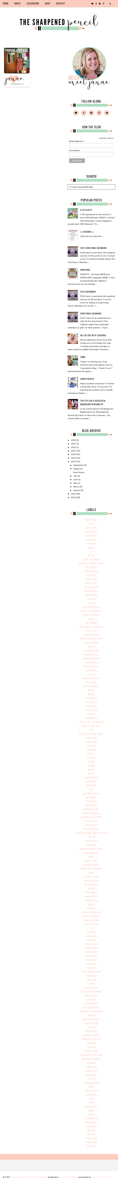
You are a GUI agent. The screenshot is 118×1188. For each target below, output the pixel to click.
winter (91, 1134)
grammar (91, 797)
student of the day (91, 1055)
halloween (91, 805)
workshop (91, 1142)
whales (91, 1130)
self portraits (91, 1007)
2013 (74, 458)
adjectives (91, 531)
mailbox (91, 844)
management (91, 853)
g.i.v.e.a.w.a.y (86, 209)
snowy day (91, 1031)
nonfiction (91, 900)
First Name (74, 150)
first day (91, 745)
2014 (74, 454)
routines (91, 979)
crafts (91, 674)
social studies (91, 1035)
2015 (74, 451)
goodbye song (91, 793)
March (76, 487)
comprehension (91, 658)
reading (91, 963)
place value (91, 944)
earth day (91, 710)
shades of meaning (91, 1011)
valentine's (91, 1106)
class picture (91, 634)
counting (91, 670)
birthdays (91, 567)
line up (91, 837)
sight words (91, 1023)
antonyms (91, 543)
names (91, 888)
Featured (91, 737)
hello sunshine (91, 813)
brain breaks (91, 587)
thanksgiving (91, 1082)
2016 (74, 447)
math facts (91, 860)
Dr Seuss (91, 702)
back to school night (91, 563)
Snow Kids (85, 269)
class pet (91, 630)
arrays (91, 555)
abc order (91, 527)
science (91, 999)
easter (91, 714)
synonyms (91, 1074)
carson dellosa (91, 607)
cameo (91, 603)
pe (91, 928)
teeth (91, 1078)
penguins (91, 936)
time (91, 1086)
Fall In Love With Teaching (93, 335)
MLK (91, 872)
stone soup (91, 1051)
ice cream (91, 821)
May (75, 483)
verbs (91, 1114)
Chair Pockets (87, 378)
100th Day (91, 519)
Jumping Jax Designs (101, 1177)
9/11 (91, 523)
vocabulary (91, 1118)
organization (91, 920)
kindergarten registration (91, 833)
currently (91, 682)
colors (91, 646)
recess (91, 967)
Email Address (77, 141)
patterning (91, 924)
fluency (91, 749)
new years (91, 892)
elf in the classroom (91, 722)
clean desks (91, 642)
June (75, 479)
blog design (91, 571)
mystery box (91, 880)
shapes (91, 1015)
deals (91, 690)
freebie (91, 757)
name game (91, 884)
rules (91, 983)
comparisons (91, 654)
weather (91, 1126)
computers (91, 662)
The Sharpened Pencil (20, 1177)
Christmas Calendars (91, 313)
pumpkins (91, 956)
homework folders (91, 817)
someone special (91, 1039)
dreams (91, 706)
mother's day (91, 876)
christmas (91, 622)
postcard (91, 952)
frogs (91, 761)
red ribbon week (91, 971)
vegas (91, 1110)
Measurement (91, 864)
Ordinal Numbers (91, 916)
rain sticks (91, 960)
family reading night (91, 734)
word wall (91, 1138)
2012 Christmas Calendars (93, 247)
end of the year (91, 726)
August (76, 469)
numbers (91, 908)
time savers (91, 1090)
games (91, 769)
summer (91, 1063)
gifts (91, 773)
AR (91, 551)
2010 (74, 497)
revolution (91, 975)
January (77, 490)
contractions (91, 666)
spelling (91, 1043)
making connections (91, 848)
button (91, 599)
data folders (91, 686)
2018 (74, 440)
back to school (91, 559)
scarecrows (91, 987)
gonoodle (91, 785)
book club (91, 579)
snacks (91, 1027)
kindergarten (91, 829)
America (91, 539)
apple (91, 547)
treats (91, 1102)
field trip (91, 741)
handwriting (91, 809)
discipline (91, 698)
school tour (91, 995)
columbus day (91, 650)
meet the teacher (91, 868)
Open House (17, 50)
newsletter (91, 896)
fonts (91, 753)
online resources (91, 912)
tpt (91, 1098)
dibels (91, 694)
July (75, 476)
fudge (91, 765)
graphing (91, 801)
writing (91, 1146)
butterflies (91, 595)
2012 (74, 461)
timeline (91, 1094)
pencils (91, 932)
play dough (91, 948)
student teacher (91, 1059)
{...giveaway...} (87, 231)
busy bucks (91, 591)
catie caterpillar (91, 611)
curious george (91, 678)
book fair (91, 583)
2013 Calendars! (88, 291)
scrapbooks (91, 1003)
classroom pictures (91, 638)
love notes (91, 841)
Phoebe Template (39, 1177)
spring (91, 1047)
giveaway (91, 781)
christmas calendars (91, 626)
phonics (91, 940)
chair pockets (91, 615)
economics (91, 718)
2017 (74, 444)
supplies (91, 1067)
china (91, 619)
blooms (91, 575)
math (91, 856)
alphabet (91, 535)
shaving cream (91, 1019)
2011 (74, 494)
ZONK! (82, 356)
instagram (91, 825)
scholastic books (91, 991)
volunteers (91, 1122)
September (78, 465)
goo (91, 789)
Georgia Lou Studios (68, 1177)
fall (91, 730)
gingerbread (91, 777)
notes (91, 904)
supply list (91, 1070)
